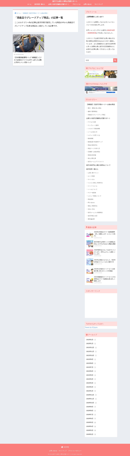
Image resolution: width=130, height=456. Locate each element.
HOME (66, 447)
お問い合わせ (88, 4)
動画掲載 (90, 138)
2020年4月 (91, 426)
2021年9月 (90, 359)
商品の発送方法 (92, 145)
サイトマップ (99, 4)
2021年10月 (91, 355)
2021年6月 (90, 371)
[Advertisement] (101, 305)
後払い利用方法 (92, 206)
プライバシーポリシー (74, 450)
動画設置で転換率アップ (95, 142)
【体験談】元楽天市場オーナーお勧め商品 (100, 104)
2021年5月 (90, 375)
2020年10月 (91, 403)
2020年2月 (90, 434)
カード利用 (91, 176)
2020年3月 (91, 430)
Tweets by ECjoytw (91, 327)
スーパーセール (92, 186)
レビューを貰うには (94, 135)
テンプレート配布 (93, 125)
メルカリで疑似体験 (94, 128)
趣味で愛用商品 (92, 111)
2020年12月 (91, 395)
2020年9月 (90, 407)
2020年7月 (90, 414)
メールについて (92, 189)
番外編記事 (91, 219)
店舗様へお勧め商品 (94, 151)
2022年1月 (90, 343)
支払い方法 (91, 209)
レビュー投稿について (94, 196)
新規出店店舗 (92, 155)
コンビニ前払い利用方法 (95, 182)
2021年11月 (91, 351)
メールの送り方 (92, 132)
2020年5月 (91, 422)
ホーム (29, 4)
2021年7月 (90, 367)
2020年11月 (91, 399)
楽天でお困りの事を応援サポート (65, 1)
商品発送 (90, 199)
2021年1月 (90, 391)
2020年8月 (90, 410)
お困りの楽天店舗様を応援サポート (58, 4)
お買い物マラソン (93, 173)
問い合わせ (91, 202)
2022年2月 (90, 339)
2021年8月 (90, 363)
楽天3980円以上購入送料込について (98, 165)
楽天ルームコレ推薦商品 (95, 212)
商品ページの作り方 (94, 148)
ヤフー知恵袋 (92, 192)
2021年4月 (90, 379)
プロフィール (76, 4)
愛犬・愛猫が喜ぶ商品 (94, 108)
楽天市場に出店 (92, 215)
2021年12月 (91, 347)
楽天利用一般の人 (39, 4)
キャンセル (91, 179)
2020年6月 (90, 418)
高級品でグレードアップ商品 (96, 114)
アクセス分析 (92, 122)
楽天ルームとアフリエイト (96, 161)
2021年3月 (90, 383)
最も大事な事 (92, 158)
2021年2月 (90, 387)
